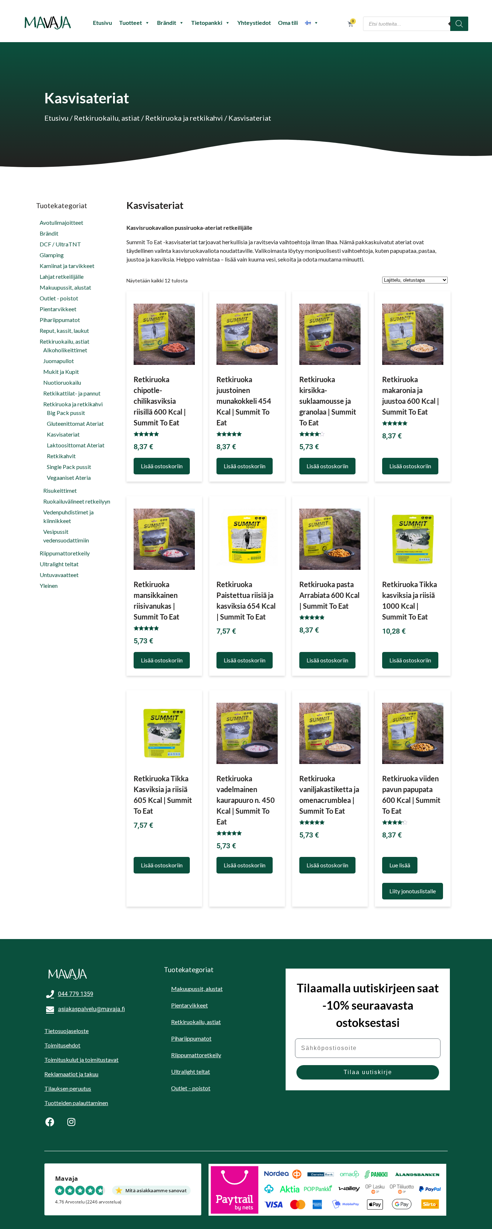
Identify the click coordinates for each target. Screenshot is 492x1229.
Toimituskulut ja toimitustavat (81, 1059)
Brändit (166, 22)
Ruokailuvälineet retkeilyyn (76, 501)
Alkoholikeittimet (65, 350)
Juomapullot (58, 360)
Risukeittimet (60, 490)
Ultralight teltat (59, 563)
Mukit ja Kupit (61, 371)
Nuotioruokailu (62, 382)
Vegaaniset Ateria (69, 477)
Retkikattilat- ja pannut (71, 393)
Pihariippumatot (60, 319)
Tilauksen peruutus (67, 1088)
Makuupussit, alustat (65, 287)
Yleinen (49, 585)
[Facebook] (50, 1122)
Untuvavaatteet (59, 574)
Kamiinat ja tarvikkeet (67, 265)
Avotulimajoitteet (61, 222)
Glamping (52, 254)
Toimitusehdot (62, 1045)
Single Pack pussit (69, 466)
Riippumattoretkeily (65, 553)
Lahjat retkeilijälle (62, 276)
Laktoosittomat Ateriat (75, 445)
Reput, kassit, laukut (64, 330)
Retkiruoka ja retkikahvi (184, 117)
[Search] (459, 24)
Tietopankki (206, 22)
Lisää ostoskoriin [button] (162, 465)
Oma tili (288, 22)
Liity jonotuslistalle (412, 891)
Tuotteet (130, 22)
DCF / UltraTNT (60, 244)
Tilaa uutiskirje (368, 1072)
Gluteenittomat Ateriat (75, 423)
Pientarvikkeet (58, 308)
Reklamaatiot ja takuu (71, 1074)
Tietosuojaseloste (66, 1030)
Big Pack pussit (66, 412)
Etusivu (102, 22)
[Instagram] (71, 1122)
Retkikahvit (61, 455)
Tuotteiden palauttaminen (76, 1102)
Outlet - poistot (59, 298)
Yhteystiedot (254, 22)
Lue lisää (399, 865)
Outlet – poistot (190, 1088)
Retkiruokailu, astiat (107, 117)
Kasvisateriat (63, 434)
